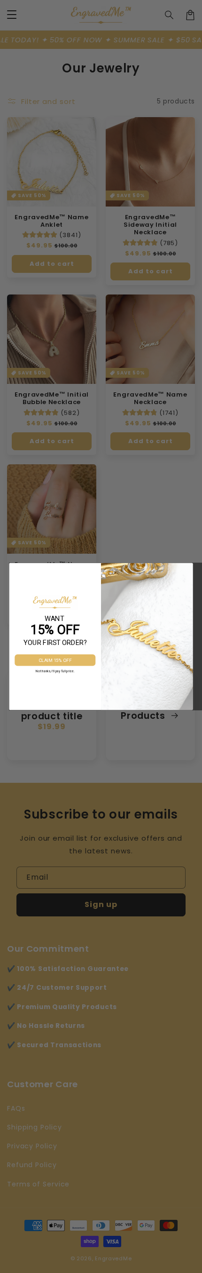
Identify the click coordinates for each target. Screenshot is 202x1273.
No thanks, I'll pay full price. (55, 671)
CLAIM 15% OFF (55, 660)
